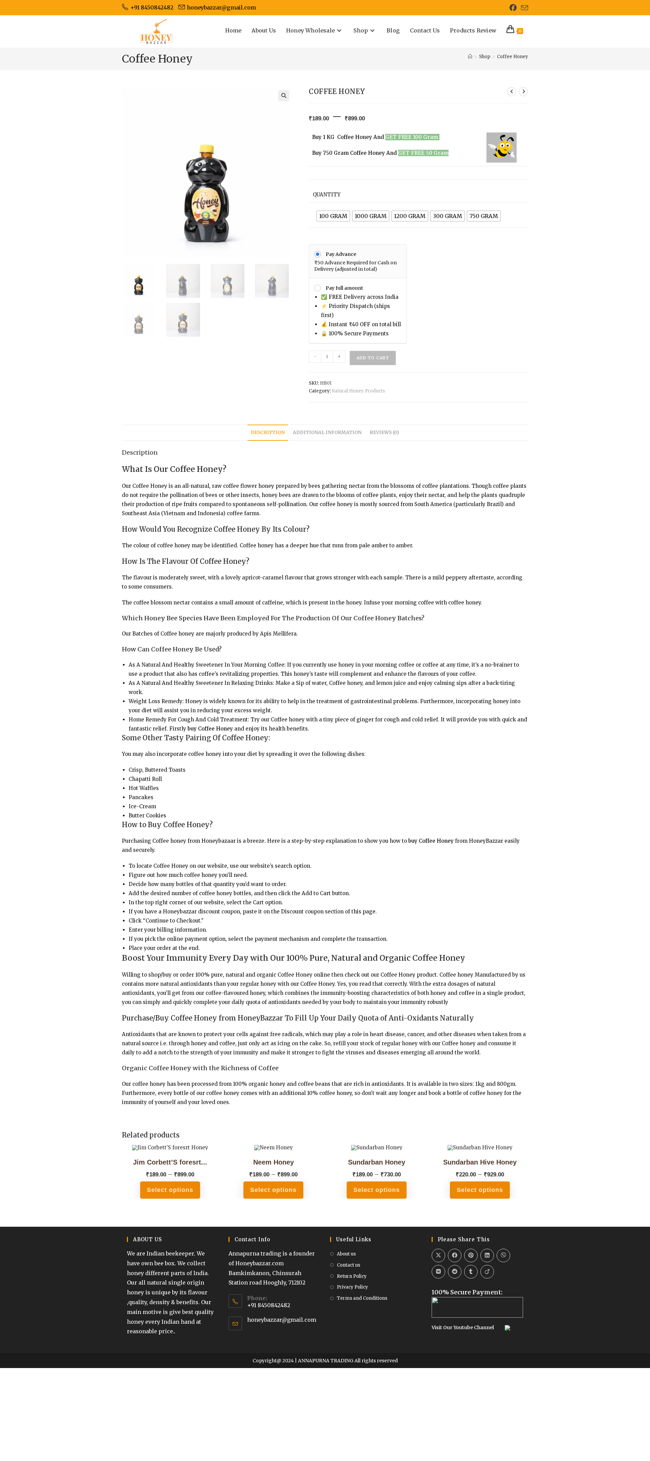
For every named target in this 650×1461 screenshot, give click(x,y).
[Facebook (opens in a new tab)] (513, 7)
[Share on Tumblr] (471, 1271)
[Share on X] (438, 1255)
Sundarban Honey (376, 1162)
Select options (170, 1190)
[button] (283, 95)
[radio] (333, 216)
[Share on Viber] (503, 1255)
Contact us (348, 1265)
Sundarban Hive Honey (480, 1162)
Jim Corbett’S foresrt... (170, 1162)
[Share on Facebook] (454, 1255)
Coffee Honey (512, 56)
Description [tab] (268, 432)
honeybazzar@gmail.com (281, 1319)
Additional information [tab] (327, 432)
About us (346, 1254)
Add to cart (372, 357)
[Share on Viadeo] (487, 1271)
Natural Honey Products (358, 391)
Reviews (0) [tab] (384, 432)
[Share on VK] (438, 1271)
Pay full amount (344, 288)
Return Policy (352, 1276)
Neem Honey (273, 1162)
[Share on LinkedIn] (487, 1255)
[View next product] (523, 91)
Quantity (327, 194)
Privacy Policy (352, 1287)
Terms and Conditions (362, 1298)
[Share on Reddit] (454, 1271)
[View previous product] (511, 91)
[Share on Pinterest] (471, 1255)
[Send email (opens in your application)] (523, 8)
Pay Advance (341, 254)
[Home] (470, 56)
